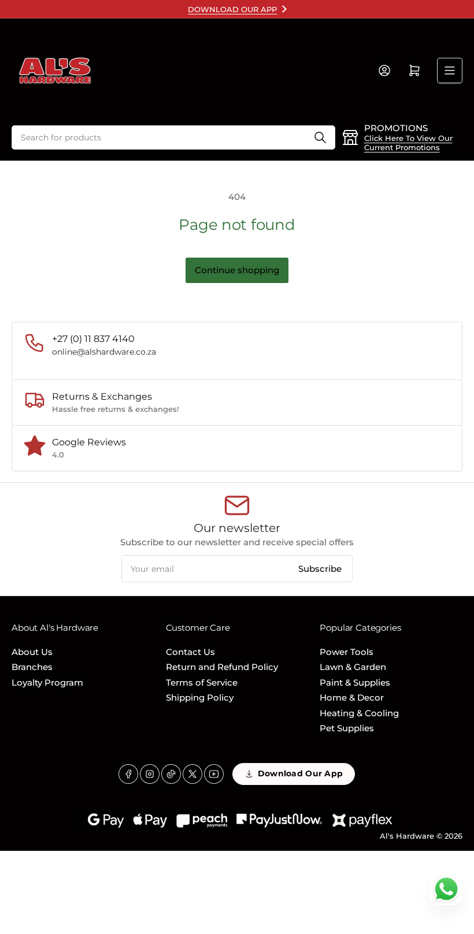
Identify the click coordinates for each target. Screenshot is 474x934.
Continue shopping (237, 270)
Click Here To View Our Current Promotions (408, 142)
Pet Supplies (347, 728)
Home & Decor (352, 697)
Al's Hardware (407, 835)
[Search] (320, 137)
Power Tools (346, 651)
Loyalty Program (47, 682)
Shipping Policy (200, 697)
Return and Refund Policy (222, 666)
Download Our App (300, 773)
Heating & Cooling (359, 713)
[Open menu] (449, 70)
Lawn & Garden (353, 666)
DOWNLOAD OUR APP (232, 9)
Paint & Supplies (355, 682)
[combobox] (173, 137)
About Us (32, 651)
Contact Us (190, 651)
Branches (32, 666)
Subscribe (320, 568)
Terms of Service (202, 682)
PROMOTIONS (396, 127)
